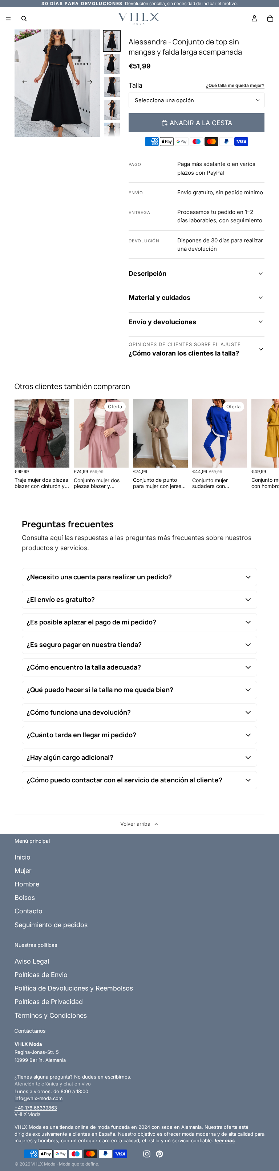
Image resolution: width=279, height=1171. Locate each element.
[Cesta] (270, 19)
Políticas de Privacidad (49, 1001)
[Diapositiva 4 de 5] (112, 110)
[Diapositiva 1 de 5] (112, 41)
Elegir (64, 456)
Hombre (27, 884)
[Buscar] (24, 19)
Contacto (29, 911)
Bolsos (25, 897)
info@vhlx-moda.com (38, 1098)
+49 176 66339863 (36, 1108)
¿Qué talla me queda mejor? (235, 85)
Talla (135, 85)
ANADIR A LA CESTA (201, 123)
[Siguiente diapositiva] (92, 83)
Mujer (23, 870)
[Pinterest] (159, 1154)
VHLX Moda (43, 1164)
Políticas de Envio (41, 975)
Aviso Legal (32, 961)
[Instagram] (146, 1154)
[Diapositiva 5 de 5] (112, 133)
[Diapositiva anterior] (23, 83)
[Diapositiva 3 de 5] (112, 87)
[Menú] (8, 18)
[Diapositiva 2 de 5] (112, 64)
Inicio (23, 857)
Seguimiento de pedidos (51, 925)
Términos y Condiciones (51, 1015)
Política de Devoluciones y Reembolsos (74, 988)
